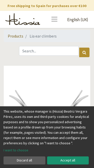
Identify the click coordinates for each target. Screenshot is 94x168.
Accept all (67, 160)
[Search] (84, 52)
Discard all (24, 160)
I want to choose (16, 150)
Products (15, 36)
